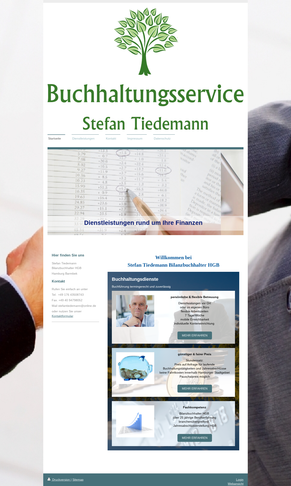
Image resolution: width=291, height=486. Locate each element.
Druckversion (61, 479)
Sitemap (78, 479)
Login (239, 479)
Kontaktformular (62, 316)
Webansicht (235, 483)
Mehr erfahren (194, 335)
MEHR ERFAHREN (194, 437)
